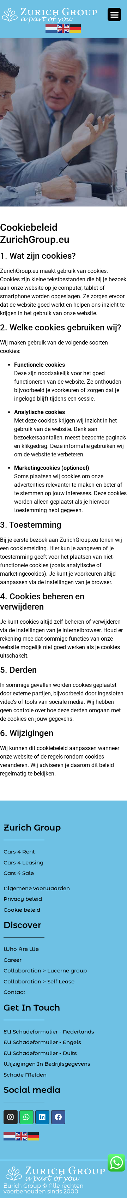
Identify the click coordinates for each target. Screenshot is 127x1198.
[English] (63, 27)
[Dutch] (52, 27)
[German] (75, 27)
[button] (114, 14)
